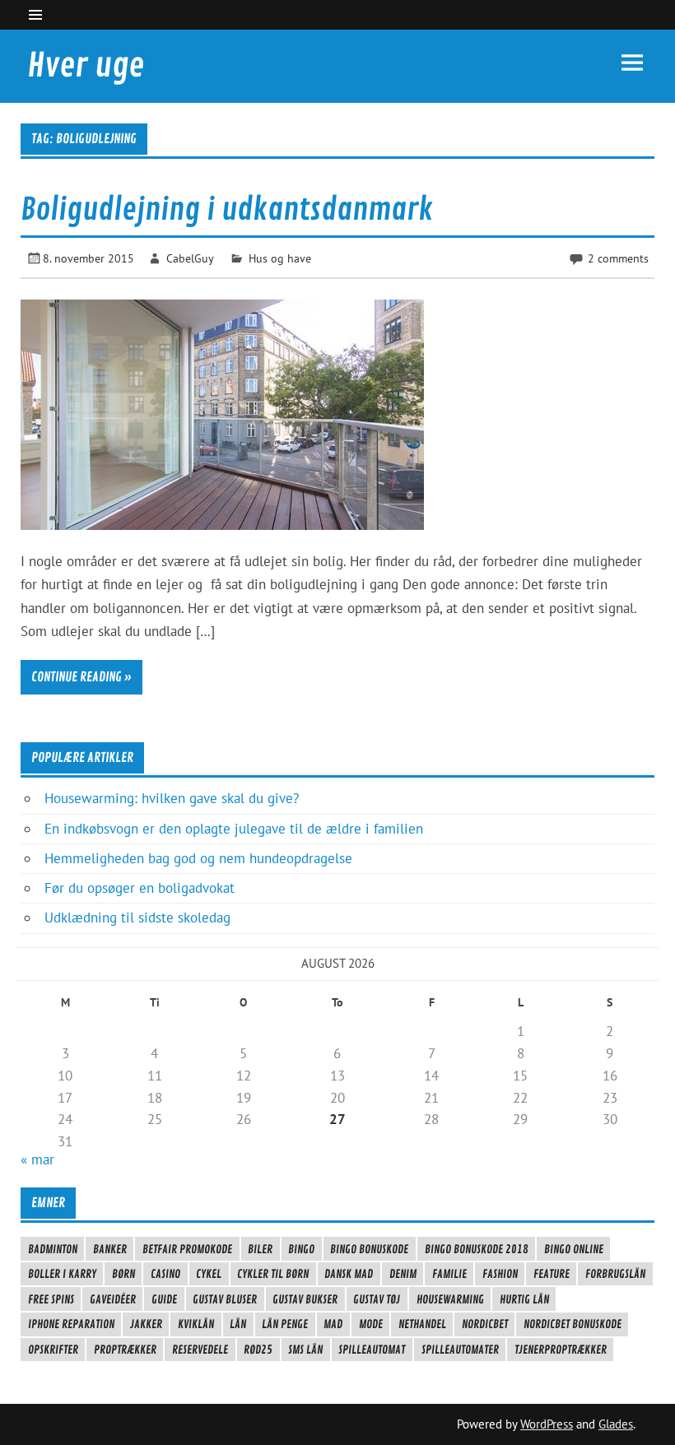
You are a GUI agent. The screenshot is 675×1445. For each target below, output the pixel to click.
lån (238, 1324)
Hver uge (85, 65)
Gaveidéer (113, 1299)
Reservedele (200, 1349)
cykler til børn (273, 1273)
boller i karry (62, 1273)
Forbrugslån (615, 1273)
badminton (52, 1249)
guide (164, 1299)
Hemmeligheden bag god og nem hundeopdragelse (198, 858)
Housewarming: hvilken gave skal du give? (171, 798)
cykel (208, 1273)
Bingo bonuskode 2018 (476, 1249)
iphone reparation (71, 1324)
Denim (403, 1273)
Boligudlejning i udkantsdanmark (227, 210)
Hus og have (280, 258)
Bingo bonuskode (369, 1249)
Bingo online (573, 1249)
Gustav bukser (305, 1299)
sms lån (305, 1349)
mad (333, 1324)
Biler (260, 1249)
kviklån (196, 1324)
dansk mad (348, 1273)
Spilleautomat (371, 1349)
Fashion (500, 1273)
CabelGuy (190, 258)
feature (551, 1273)
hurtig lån (524, 1299)
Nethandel (422, 1324)
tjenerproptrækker (560, 1349)
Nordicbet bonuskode (572, 1324)
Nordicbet (485, 1324)
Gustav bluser (225, 1299)
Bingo (301, 1249)
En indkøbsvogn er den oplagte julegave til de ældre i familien (233, 829)
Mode (371, 1324)
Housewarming (450, 1299)
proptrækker (125, 1349)
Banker (110, 1249)
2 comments (618, 258)
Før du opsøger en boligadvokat (139, 888)
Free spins (51, 1299)
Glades (615, 1424)
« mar (37, 1159)
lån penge (285, 1324)
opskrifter (53, 1349)
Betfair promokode (187, 1249)
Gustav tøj (376, 1299)
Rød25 (258, 1349)
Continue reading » (81, 677)
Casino (165, 1273)
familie (449, 1273)
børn (123, 1273)
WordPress (546, 1424)
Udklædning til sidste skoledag (137, 917)
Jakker (146, 1324)
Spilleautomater (460, 1349)
